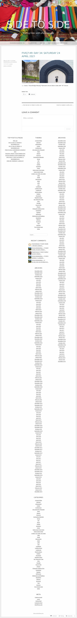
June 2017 (38, 458)
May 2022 (38, 350)
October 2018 (38, 429)
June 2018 (38, 436)
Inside (38, 177)
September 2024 (38, 298)
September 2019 (38, 409)
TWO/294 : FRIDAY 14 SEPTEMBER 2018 (15, 153)
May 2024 (38, 306)
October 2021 (38, 363)
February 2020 (38, 399)
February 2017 (38, 466)
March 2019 (38, 420)
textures (38, 225)
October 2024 (38, 296)
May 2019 (38, 416)
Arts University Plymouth (38, 150)
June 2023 (38, 326)
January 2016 (38, 489)
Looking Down (38, 188)
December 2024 (38, 293)
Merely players (38, 192)
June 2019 (38, 414)
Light (38, 183)
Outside (38, 203)
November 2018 (38, 427)
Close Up (38, 155)
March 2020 (38, 397)
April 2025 (38, 285)
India (38, 175)
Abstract (38, 142)
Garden (38, 164)
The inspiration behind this (17, 43)
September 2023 (38, 320)
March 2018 (38, 442)
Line (38, 185)
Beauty (38, 153)
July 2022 (38, 346)
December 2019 (38, 403)
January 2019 (38, 423)
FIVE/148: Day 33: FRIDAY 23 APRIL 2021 (32, 105)
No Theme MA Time (38, 199)
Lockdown (38, 186)
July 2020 (38, 390)
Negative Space (38, 197)
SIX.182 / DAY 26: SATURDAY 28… (40, 262)
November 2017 (38, 449)
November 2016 (38, 471)
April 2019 (38, 418)
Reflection (38, 214)
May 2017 (38, 460)
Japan (38, 181)
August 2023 (38, 322)
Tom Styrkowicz (36, 243)
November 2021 (38, 361)
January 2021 (38, 379)
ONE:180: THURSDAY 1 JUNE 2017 (15, 161)
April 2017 (38, 462)
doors (38, 162)
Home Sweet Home (38, 172)
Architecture (38, 148)
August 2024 (38, 300)
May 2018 (38, 438)
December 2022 (38, 337)
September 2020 (38, 386)
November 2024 (38, 295)
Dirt (38, 161)
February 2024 (38, 311)
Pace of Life (38, 205)
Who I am (42, 43)
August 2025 (38, 278)
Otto (38, 201)
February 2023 (38, 333)
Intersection (38, 179)
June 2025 (38, 282)
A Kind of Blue (38, 140)
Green (38, 168)
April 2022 (38, 352)
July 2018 (38, 434)
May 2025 (38, 284)
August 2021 (38, 366)
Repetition (38, 218)
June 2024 (38, 304)
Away (38, 151)
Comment (68, 129)
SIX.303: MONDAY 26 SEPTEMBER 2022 (15, 155)
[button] (30, 71)
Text (38, 223)
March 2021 (38, 375)
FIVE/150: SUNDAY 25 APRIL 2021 (64, 105)
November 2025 (38, 272)
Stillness (38, 219)
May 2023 (38, 328)
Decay (38, 159)
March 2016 (38, 486)
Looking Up (38, 190)
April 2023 (38, 329)
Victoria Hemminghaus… (38, 248)
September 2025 (38, 276)
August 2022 (38, 344)
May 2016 (38, 482)
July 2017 (38, 456)
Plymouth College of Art (38, 208)
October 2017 (38, 451)
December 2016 (38, 469)
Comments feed (38, 603)
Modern (38, 194)
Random (38, 212)
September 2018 (38, 431)
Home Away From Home (38, 170)
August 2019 (38, 410)
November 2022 (38, 339)
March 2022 (38, 353)
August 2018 (38, 432)
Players (38, 207)
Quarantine (38, 210)
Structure (38, 221)
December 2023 (38, 315)
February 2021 (38, 377)
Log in (38, 599)
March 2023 (38, 331)
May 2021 (38, 372)
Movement (38, 196)
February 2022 (38, 355)
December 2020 (38, 381)
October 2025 (38, 274)
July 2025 (38, 280)
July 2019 (38, 412)
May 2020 (38, 394)
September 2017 (38, 453)
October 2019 (38, 407)
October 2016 (38, 473)
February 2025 (38, 289)
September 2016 (38, 475)
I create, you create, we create (38, 173)
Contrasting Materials (38, 157)
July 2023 (38, 324)
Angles (38, 146)
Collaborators (32, 43)
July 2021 (38, 368)
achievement (38, 144)
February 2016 (38, 488)
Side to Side (38, 24)
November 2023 (38, 317)
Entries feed (38, 601)
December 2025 (38, 271)
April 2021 (38, 374)
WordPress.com (38, 604)
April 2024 (38, 307)
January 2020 (38, 401)
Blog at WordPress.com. (38, 613)
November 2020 (38, 383)
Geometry (38, 166)
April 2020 (38, 396)
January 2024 (38, 313)
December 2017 (38, 447)
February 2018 (38, 444)
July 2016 (38, 478)
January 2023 (38, 335)
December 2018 (38, 425)
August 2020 (38, 388)
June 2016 (38, 480)
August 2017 (38, 455)
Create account (38, 597)
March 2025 (38, 287)
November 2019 (38, 405)
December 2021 (38, 359)
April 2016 (38, 484)
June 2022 (38, 348)
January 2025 (38, 291)
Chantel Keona (35, 252)
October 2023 (38, 318)
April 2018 (38, 440)
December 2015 (38, 491)
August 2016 (38, 477)
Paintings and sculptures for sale (57, 43)
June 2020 (38, 392)
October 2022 (38, 340)
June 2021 (38, 370)
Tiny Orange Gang (38, 227)
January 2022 (38, 357)
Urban (38, 229)
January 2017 (38, 467)
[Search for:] (38, 234)
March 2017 (38, 464)
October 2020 (38, 385)
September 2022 (38, 342)
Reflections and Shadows (38, 216)
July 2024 (38, 302)
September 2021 (38, 364)
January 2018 (38, 445)
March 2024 (38, 309)
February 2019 (38, 421)
